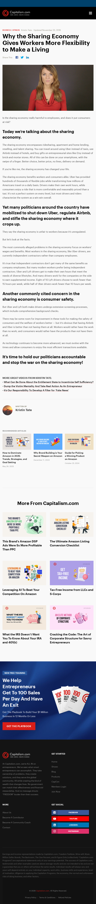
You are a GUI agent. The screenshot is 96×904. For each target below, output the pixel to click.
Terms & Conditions (47, 897)
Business (6, 30)
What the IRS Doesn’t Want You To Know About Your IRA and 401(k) (22, 638)
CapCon (55, 781)
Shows (55, 766)
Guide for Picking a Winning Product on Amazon (74, 455)
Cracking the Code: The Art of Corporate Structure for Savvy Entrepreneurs (71, 638)
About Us (6, 812)
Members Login (59, 786)
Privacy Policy (30, 897)
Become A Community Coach (16, 822)
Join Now (56, 791)
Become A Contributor (13, 817)
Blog (54, 771)
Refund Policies (64, 897)
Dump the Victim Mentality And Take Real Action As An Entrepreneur (43, 386)
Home (54, 761)
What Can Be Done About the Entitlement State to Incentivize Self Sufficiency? (49, 382)
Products (56, 776)
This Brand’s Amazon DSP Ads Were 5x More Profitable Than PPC (22, 545)
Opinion (16, 30)
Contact (6, 827)
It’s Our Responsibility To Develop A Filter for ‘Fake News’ (36, 390)
